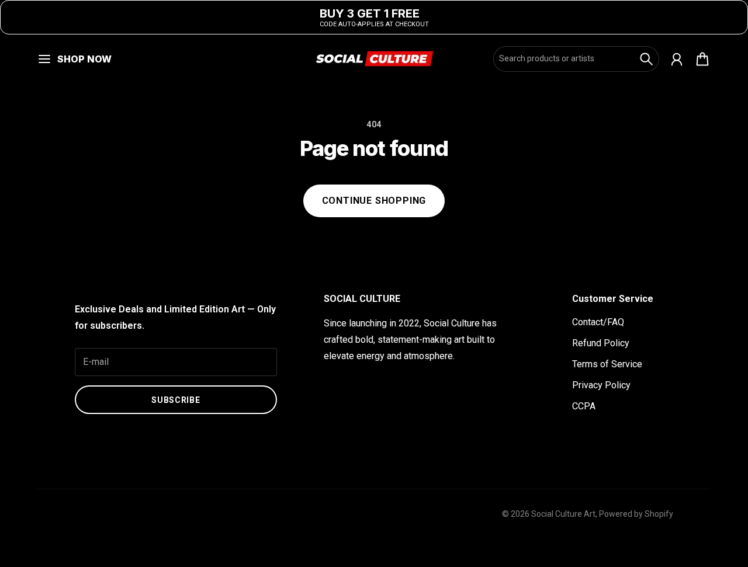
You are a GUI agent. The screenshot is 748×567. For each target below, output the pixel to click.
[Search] (646, 59)
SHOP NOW (84, 59)
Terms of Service (607, 364)
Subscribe (175, 400)
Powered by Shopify (636, 514)
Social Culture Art (563, 514)
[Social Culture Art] (374, 59)
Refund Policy (600, 343)
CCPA (583, 406)
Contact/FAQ (598, 322)
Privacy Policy (601, 385)
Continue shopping (374, 200)
